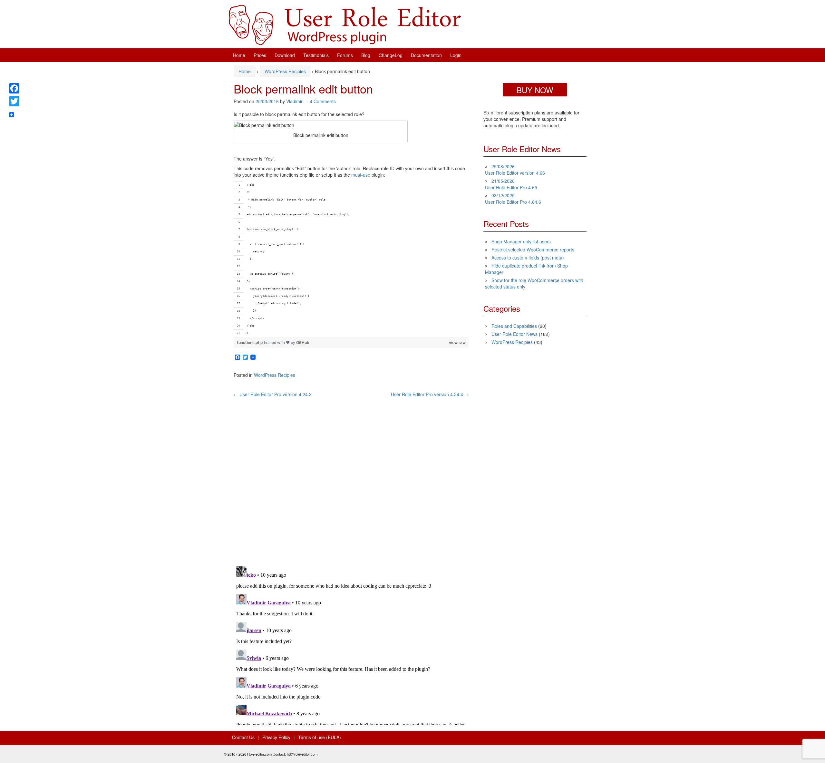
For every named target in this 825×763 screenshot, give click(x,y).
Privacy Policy (276, 737)
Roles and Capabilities (514, 326)
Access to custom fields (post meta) (527, 257)
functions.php (250, 342)
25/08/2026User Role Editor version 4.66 (515, 169)
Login (455, 55)
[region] (351, 259)
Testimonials (316, 55)
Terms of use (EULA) (319, 737)
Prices (260, 55)
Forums (345, 55)
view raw (457, 342)
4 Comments (323, 101)
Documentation (426, 55)
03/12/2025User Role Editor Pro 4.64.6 (513, 198)
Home (239, 55)
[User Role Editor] (345, 24)
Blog (365, 55)
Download (285, 55)
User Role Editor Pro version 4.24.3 (273, 394)
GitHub (302, 342)
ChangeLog (391, 55)
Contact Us (243, 737)
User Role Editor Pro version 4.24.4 (430, 394)
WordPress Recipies (285, 71)
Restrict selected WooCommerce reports (532, 249)
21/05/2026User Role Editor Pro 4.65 (511, 184)
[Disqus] (351, 478)
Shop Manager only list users (521, 241)
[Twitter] (14, 101)
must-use (360, 174)
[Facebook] (14, 88)
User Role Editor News (514, 334)
